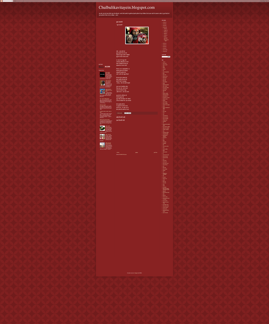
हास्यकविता (164, 187)
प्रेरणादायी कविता (165, 133)
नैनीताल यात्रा (165, 120)
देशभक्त (164, 100)
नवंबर (165, 28)
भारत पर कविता (165, 149)
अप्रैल (165, 35)
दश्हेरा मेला (164, 90)
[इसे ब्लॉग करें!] (126, 113)
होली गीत (164, 195)
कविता (164, 67)
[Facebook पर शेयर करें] (129, 113)
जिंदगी (164, 83)
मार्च (164, 36)
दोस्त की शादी (165, 101)
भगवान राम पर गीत (165, 146)
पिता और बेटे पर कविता (166, 126)
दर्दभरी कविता (165, 89)
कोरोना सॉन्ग (165, 77)
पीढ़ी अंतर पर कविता (166, 128)
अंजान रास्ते (164, 63)
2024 (164, 25)
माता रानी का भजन (165, 163)
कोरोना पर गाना (165, 76)
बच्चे (163, 139)
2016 (164, 51)
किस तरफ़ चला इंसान (166, 40)
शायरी (164, 180)
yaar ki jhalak (165, 212)
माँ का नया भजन (165, 156)
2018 (164, 48)
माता (163, 159)
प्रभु (163, 131)
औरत (163, 66)
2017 (164, 49)
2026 (164, 22)
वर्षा (163, 175)
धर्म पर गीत (164, 111)
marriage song (165, 204)
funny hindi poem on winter (166, 199)
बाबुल (163, 140)
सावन (164, 184)
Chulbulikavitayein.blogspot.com (127, 7)
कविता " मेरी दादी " (108, 134)
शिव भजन (164, 181)
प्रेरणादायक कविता (166, 132)
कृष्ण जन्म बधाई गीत (166, 72)
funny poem (165, 200)
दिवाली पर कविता (165, 93)
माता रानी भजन (165, 164)
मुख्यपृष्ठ (136, 152)
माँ (163, 153)
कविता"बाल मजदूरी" (103, 105)
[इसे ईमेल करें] (125, 113)
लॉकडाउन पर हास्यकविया (165, 174)
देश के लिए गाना (165, 96)
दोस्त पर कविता (165, 103)
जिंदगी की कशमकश (166, 84)
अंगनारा (164, 62)
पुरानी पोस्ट (155, 152)
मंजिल (164, 150)
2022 (164, 43)
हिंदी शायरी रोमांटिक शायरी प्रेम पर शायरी (166, 189)
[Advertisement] (105, 41)
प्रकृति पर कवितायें (166, 129)
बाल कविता (164, 142)
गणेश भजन (164, 79)
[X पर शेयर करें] (127, 113)
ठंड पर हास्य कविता (166, 87)
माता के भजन (165, 162)
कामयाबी (164, 69)
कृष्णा (163, 73)
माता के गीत (164, 160)
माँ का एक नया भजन (166, 154)
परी (163, 122)
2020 (164, 44)
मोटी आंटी (164, 167)
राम (163, 171)
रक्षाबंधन (164, 170)
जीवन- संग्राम (165, 86)
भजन (163, 147)
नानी (163, 112)
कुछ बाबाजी (165, 38)
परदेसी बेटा (164, 121)
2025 (164, 23)
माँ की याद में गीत (165, 157)
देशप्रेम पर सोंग (165, 99)
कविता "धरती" (108, 126)
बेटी (163, 144)
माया (163, 166)
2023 (164, 27)
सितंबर (165, 31)
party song (165, 208)
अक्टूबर (165, 30)
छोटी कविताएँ (165, 81)
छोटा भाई (164, 80)
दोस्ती (164, 106)
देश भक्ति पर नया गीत (166, 97)
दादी (163, 91)
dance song (165, 196)
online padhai (165, 207)
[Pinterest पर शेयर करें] (130, 113)
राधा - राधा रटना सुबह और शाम (104, 98)
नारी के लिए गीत (165, 115)
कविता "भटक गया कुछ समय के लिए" (108, 143)
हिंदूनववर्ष (164, 191)
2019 (164, 46)
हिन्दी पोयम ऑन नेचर (166, 192)
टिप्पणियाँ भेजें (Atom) (123, 154)
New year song (166, 205)
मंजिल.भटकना (165, 152)
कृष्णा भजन (164, 74)
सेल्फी (164, 185)
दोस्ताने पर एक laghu (166, 104)
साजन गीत (164, 182)
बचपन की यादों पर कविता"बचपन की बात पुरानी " (109, 90)
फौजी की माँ (164, 137)
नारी (163, 114)
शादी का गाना (165, 178)
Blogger (136, 273)
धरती (163, 110)
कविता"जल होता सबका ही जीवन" (105, 119)
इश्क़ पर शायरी (165, 64)
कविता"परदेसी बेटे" (108, 80)
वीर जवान (164, 177)
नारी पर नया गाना (165, 117)
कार (163, 70)
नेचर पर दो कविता (165, 118)
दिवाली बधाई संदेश (165, 94)
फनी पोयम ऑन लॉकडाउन (165, 136)
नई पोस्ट (118, 152)
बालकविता (164, 143)
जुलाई (165, 33)
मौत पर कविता (108, 72)
